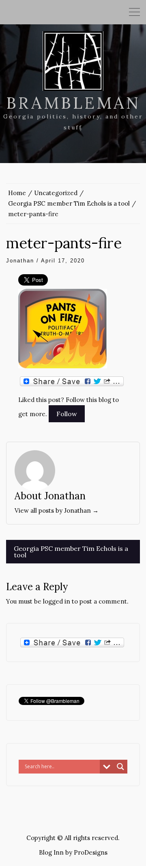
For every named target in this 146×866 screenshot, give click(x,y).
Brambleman (73, 102)
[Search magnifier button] (120, 767)
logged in (56, 601)
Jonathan (20, 261)
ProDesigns (90, 852)
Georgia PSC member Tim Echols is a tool (71, 551)
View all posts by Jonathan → (57, 510)
